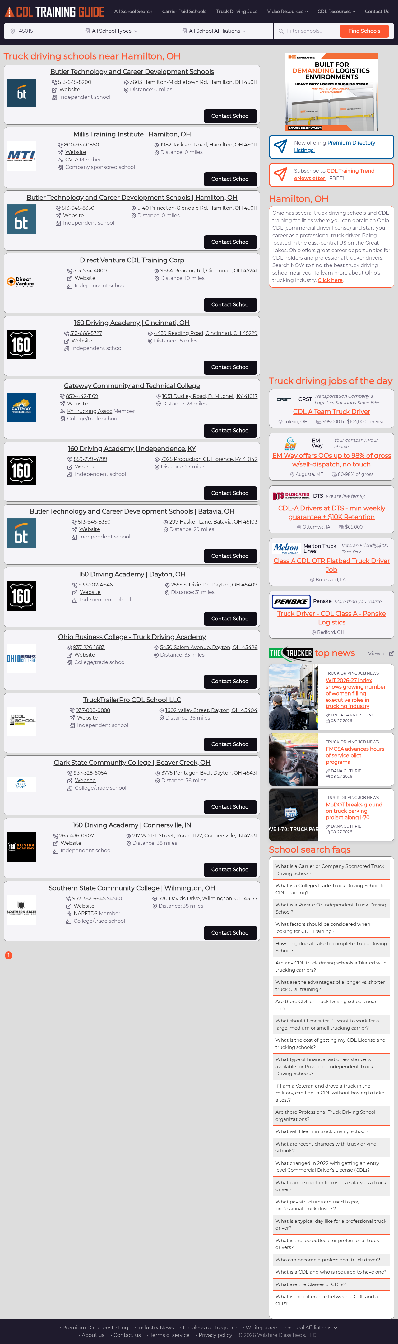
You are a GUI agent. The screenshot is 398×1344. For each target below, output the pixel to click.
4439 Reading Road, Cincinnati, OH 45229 (205, 333)
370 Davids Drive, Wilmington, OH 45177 (208, 899)
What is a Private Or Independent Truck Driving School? (330, 908)
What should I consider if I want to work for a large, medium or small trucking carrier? (327, 1024)
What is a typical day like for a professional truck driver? (330, 1224)
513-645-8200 (74, 82)
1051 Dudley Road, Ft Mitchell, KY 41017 (209, 396)
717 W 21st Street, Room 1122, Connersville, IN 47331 (194, 836)
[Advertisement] (331, 332)
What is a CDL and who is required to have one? (330, 1272)
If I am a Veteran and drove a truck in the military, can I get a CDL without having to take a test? (329, 1093)
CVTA (71, 160)
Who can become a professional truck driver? (327, 1260)
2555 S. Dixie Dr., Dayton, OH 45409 (214, 585)
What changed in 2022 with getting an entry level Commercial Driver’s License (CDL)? (327, 1166)
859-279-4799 (90, 459)
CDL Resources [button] (334, 11)
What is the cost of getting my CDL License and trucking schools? (330, 1043)
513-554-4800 (90, 271)
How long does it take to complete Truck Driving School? (331, 947)
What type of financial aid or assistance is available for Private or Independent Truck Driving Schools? (324, 1066)
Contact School (230, 116)
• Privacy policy (214, 1335)
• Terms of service (168, 1335)
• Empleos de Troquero (208, 1328)
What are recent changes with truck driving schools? (326, 1147)
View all (377, 654)
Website (69, 90)
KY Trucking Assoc (89, 411)
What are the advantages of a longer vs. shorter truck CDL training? (330, 985)
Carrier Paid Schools (184, 11)
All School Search (133, 11)
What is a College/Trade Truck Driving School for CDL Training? (331, 889)
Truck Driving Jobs (236, 11)
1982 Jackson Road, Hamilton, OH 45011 (208, 145)
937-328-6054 (90, 773)
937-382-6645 (89, 899)
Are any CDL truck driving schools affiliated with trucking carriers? (330, 966)
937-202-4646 (96, 585)
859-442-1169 (82, 396)
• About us (91, 1335)
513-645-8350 (78, 208)
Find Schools (364, 31)
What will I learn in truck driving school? (321, 1131)
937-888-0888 (93, 710)
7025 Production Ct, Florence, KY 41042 (209, 459)
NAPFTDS (86, 913)
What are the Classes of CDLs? (310, 1284)
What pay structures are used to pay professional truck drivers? (317, 1205)
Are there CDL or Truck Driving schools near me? (326, 1005)
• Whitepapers (260, 1328)
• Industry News (154, 1328)
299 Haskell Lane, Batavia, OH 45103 (213, 522)
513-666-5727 (86, 333)
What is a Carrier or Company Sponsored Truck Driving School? (329, 869)
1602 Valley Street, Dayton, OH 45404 (211, 710)
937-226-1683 (89, 647)
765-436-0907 (76, 836)
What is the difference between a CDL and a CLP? (326, 1300)
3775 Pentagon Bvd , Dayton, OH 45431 (209, 773)
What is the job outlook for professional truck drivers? (327, 1244)
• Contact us (126, 1335)
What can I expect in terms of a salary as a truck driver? (330, 1186)
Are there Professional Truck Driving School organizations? (325, 1115)
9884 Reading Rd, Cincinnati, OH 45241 (208, 271)
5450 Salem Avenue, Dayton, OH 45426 (208, 647)
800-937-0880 (81, 145)
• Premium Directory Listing (94, 1328)
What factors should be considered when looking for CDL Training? (322, 927)
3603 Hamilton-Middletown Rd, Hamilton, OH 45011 (193, 82)
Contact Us (377, 11)
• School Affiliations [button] (308, 1328)
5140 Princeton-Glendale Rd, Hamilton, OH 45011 (197, 208)
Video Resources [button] (285, 11)
